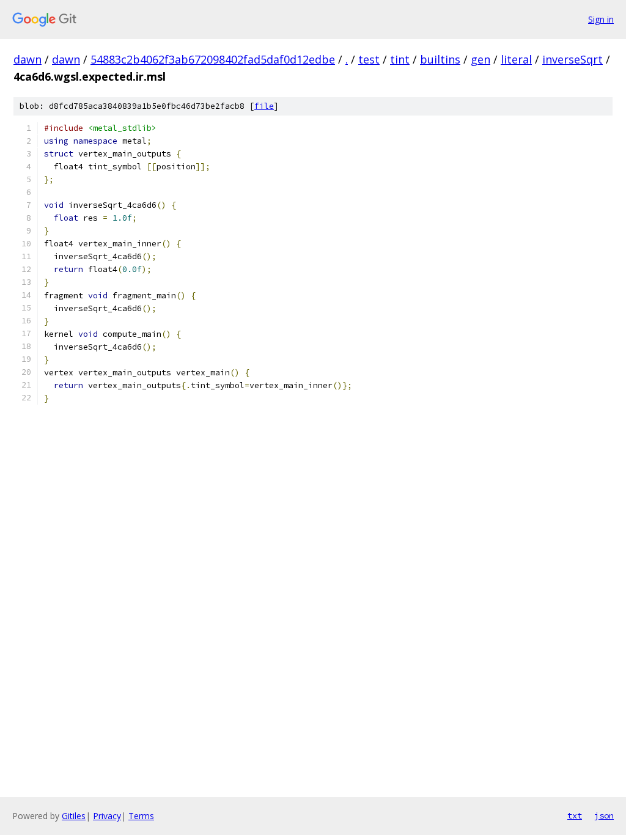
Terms (141, 816)
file (264, 106)
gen (480, 59)
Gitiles (74, 816)
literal (516, 59)
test (369, 59)
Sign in (601, 19)
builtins (440, 59)
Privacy (107, 816)
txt (574, 815)
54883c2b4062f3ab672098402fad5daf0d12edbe (212, 59)
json (604, 815)
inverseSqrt (572, 59)
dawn (27, 59)
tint (400, 59)
